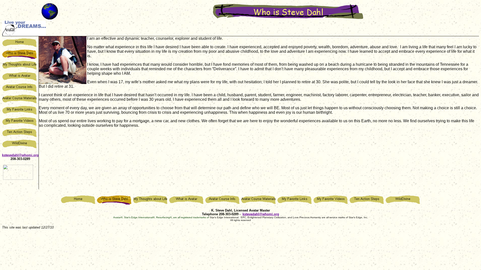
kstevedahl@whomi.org (20, 155)
